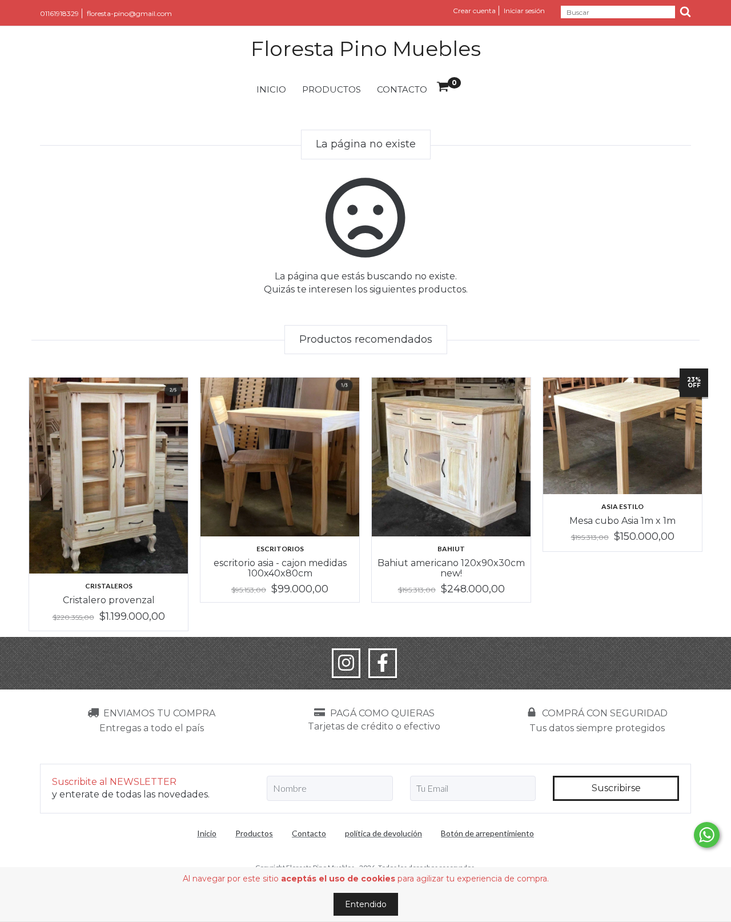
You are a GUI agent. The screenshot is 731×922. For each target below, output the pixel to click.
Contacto (402, 89)
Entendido (366, 904)
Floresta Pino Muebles (366, 49)
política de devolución (383, 833)
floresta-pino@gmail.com (129, 13)
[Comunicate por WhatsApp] (707, 835)
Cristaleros (108, 586)
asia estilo (622, 506)
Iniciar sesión (524, 10)
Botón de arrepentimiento (487, 833)
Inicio (271, 89)
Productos (331, 89)
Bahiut (451, 548)
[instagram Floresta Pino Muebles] (346, 663)
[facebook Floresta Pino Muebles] (382, 663)
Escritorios (280, 548)
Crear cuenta (474, 10)
